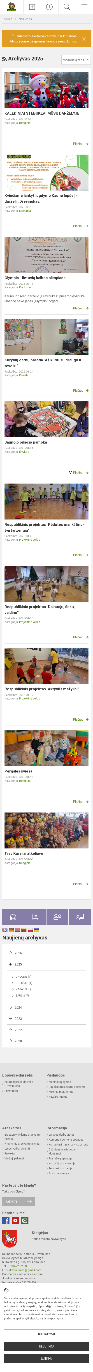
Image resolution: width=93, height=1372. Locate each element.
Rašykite (11, 1201)
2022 (18, 1030)
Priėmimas (11, 1090)
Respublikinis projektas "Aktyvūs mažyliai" (42, 689)
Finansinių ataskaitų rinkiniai (22, 1143)
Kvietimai (25, 210)
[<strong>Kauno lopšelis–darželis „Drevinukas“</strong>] (11, 6)
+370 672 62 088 (17, 1266)
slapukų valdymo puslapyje (46, 1318)
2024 (18, 1007)
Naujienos (25, 19)
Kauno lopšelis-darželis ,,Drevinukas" (19, 1084)
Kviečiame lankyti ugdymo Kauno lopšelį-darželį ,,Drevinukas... (41, 198)
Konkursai (25, 287)
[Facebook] (5, 1220)
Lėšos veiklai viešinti (17, 1148)
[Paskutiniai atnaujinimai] (49, 7)
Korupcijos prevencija (62, 1163)
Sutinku (46, 1359)
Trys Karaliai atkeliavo (24, 853)
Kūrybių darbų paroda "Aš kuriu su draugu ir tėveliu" (43, 363)
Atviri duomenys (59, 1173)
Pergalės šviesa (18, 771)
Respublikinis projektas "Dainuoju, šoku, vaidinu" (40, 609)
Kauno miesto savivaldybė (49, 1239)
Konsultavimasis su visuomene (68, 1144)
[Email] (24, 1220)
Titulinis (7, 19)
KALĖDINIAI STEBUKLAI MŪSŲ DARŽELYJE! (43, 113)
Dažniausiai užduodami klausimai (63, 1151)
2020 (18, 1041)
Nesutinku (46, 1346)
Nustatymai (46, 1334)
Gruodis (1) (23, 976)
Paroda (23, 375)
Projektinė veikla (29, 539)
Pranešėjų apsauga (60, 1158)
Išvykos (24, 451)
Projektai (10, 1153)
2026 (18, 953)
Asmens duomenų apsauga (66, 1139)
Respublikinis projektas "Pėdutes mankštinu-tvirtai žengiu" (44, 527)
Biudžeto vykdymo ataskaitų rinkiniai (22, 1136)
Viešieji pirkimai (14, 1158)
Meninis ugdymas (60, 1081)
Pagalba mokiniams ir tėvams (67, 1086)
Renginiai (25, 122)
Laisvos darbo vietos (61, 1134)
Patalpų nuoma (58, 1096)
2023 (18, 1019)
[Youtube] (15, 1220)
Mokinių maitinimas (61, 1091)
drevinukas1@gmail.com (25, 1270)
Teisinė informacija (60, 1168)
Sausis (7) (22, 995)
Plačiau (78, 144)
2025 (18, 964)
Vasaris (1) (23, 989)
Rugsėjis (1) (24, 983)
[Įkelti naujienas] (32, 7)
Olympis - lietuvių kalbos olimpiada (35, 277)
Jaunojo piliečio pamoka (26, 442)
